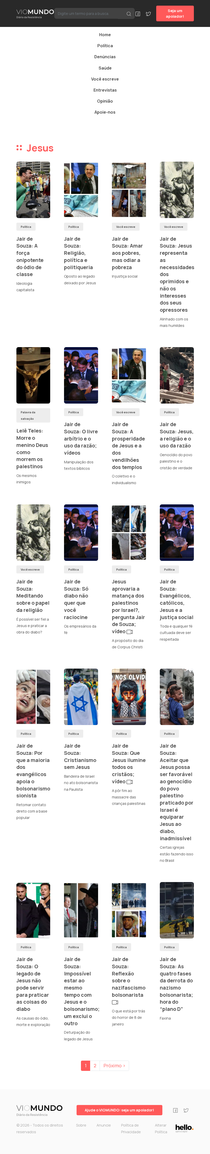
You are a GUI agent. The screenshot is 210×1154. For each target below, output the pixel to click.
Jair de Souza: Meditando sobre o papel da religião (32, 595)
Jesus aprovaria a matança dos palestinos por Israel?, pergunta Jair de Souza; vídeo (128, 606)
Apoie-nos (105, 112)
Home (105, 34)
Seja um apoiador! (175, 13)
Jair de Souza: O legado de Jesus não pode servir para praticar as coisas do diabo (32, 984)
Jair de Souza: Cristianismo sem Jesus (80, 756)
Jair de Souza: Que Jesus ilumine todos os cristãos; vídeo (129, 763)
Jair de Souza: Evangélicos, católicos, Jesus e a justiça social (176, 599)
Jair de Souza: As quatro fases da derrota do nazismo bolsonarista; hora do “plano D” (176, 984)
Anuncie (104, 1125)
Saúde (105, 68)
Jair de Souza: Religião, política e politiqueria (78, 253)
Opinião (105, 101)
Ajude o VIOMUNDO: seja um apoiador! (119, 1110)
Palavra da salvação (28, 415)
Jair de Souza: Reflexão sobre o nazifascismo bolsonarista (128, 977)
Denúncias (105, 57)
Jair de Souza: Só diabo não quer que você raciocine (76, 599)
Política (105, 45)
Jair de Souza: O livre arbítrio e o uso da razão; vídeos (81, 438)
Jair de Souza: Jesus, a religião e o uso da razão (177, 435)
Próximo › (114, 1065)
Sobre (81, 1125)
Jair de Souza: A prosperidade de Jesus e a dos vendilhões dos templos (128, 445)
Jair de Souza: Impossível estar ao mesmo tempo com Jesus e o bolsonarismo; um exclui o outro (82, 991)
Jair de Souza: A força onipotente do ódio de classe (30, 256)
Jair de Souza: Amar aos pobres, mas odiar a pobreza (127, 253)
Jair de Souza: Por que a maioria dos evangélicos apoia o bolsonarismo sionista (33, 770)
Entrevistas (105, 90)
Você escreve (105, 79)
